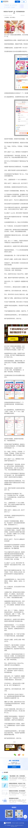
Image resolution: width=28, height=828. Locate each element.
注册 (17, 1)
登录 (24, 1)
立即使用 (14, 767)
